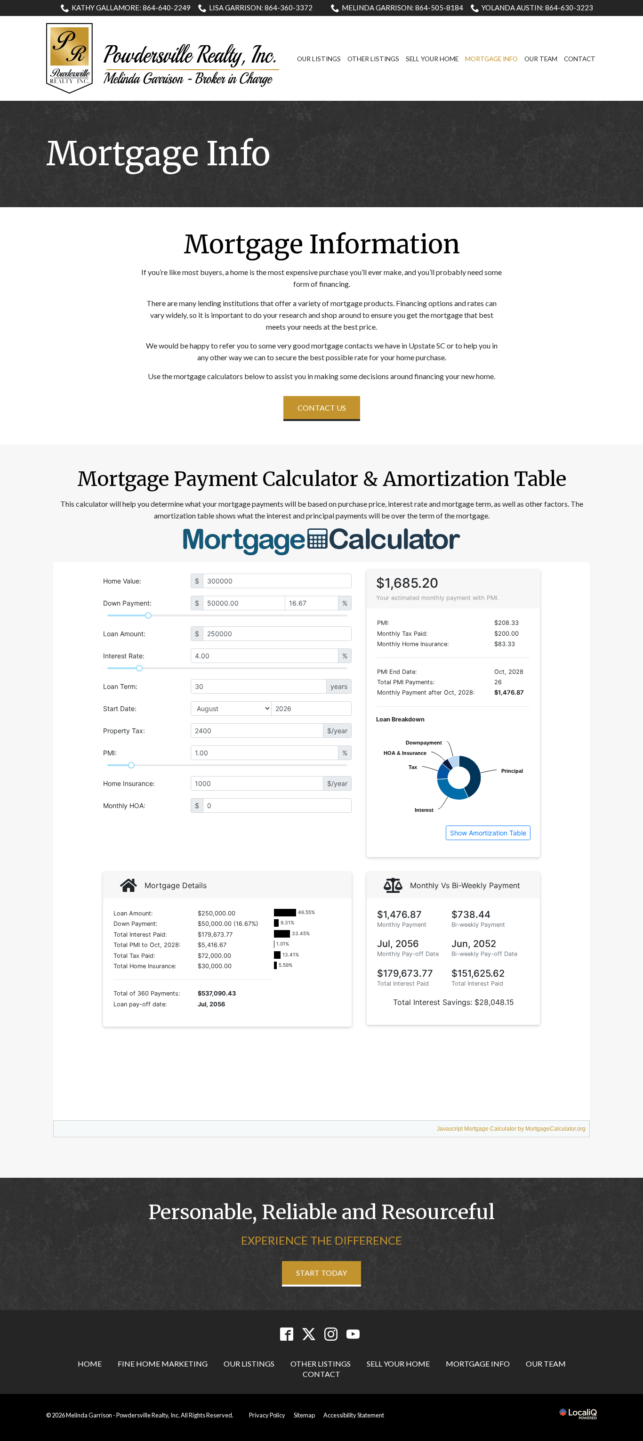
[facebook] (286, 1334)
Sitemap (304, 1415)
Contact (579, 59)
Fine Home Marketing (163, 1363)
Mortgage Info (491, 59)
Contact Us (321, 407)
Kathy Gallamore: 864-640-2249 (131, 7)
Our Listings (319, 59)
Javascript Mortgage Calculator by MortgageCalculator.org (511, 1128)
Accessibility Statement (353, 1415)
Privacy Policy (267, 1415)
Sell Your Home (432, 59)
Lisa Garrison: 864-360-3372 (261, 7)
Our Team (540, 59)
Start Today (321, 1272)
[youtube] (353, 1334)
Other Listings (373, 59)
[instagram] (331, 1334)
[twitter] (308, 1334)
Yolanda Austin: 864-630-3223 (537, 7)
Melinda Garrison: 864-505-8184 (402, 7)
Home (90, 1363)
